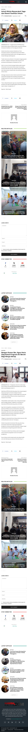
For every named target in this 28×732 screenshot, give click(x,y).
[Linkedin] (12, 722)
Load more (13, 342)
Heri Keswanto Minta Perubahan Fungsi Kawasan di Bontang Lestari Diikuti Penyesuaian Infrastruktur (18, 327)
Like (5, 262)
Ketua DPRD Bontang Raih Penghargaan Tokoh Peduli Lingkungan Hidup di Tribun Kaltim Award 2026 (17, 336)
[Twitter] (23, 722)
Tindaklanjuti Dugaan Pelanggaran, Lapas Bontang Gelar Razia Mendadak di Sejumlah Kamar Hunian (14, 184)
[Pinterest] (15, 722)
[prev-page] (2, 218)
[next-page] (4, 218)
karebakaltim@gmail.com (16, 718)
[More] (19, 20)
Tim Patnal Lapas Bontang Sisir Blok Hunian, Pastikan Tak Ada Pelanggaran (14, 156)
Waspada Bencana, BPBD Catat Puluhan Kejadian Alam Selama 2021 (6, 107)
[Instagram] (8, 722)
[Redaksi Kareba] (2, 16)
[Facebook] (5, 722)
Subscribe (22, 262)
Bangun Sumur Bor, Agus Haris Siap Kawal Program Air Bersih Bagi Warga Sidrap (21, 108)
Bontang (9, 6)
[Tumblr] (19, 722)
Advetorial (12, 333)
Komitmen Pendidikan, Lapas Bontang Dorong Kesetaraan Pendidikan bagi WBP (14, 212)
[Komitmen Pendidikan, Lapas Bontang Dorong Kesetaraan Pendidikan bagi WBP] (14, 201)
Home (2, 6)
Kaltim (6, 6)
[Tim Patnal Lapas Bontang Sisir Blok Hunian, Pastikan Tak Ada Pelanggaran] (14, 145)
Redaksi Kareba (14, 122)
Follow (14, 262)
